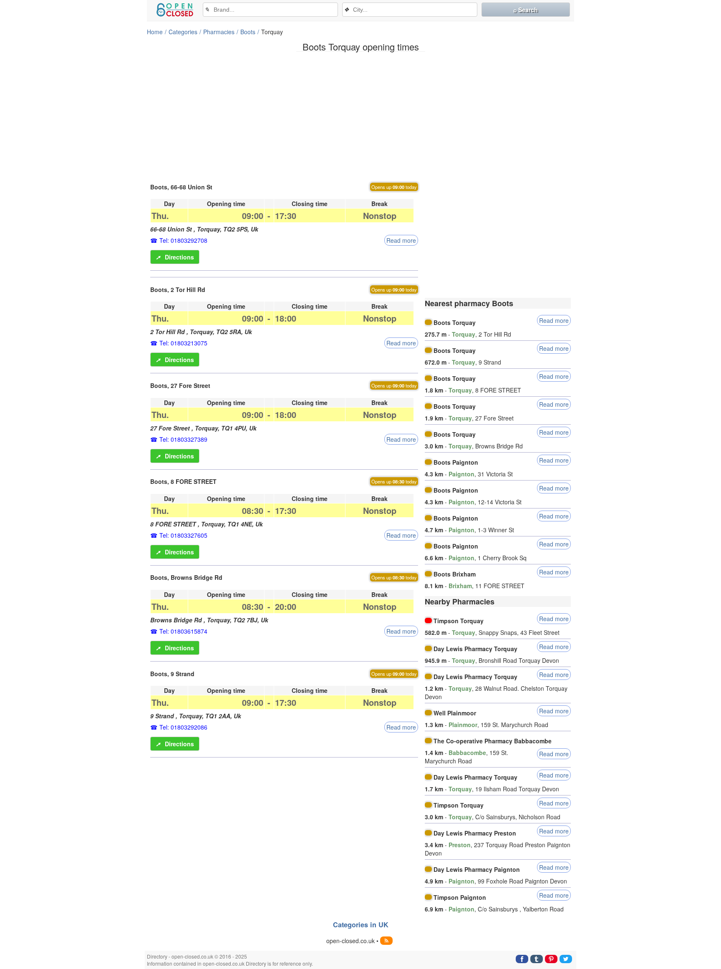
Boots (247, 32)
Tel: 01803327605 (183, 535)
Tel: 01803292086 (183, 727)
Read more (401, 240)
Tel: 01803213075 (183, 343)
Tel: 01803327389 (183, 439)
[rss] (386, 940)
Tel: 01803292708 (183, 240)
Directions (175, 257)
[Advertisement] (360, 116)
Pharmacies (218, 32)
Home (155, 32)
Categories (183, 32)
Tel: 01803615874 (183, 631)
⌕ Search (525, 9)
